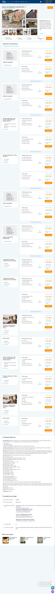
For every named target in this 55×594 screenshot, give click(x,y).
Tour (13, 1)
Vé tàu (26, 1)
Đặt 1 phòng (48, 60)
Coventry (14, 4)
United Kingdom (9, 4)
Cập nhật (49, 38)
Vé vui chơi (22, 1)
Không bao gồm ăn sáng (8, 46)
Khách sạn (9, 1)
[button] (46, 583)
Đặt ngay (50, 7)
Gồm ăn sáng (16, 46)
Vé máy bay (17, 1)
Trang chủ (3, 4)
